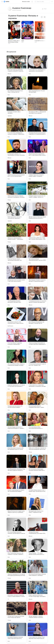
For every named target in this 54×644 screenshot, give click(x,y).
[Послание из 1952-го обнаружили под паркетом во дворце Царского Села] (37, 107)
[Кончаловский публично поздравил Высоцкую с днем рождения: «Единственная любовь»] (37, 401)
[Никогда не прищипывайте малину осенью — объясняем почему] (16, 233)
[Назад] (42, 17)
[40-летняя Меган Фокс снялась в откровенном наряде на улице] (16, 359)
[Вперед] (44, 17)
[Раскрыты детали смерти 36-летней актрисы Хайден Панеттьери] (16, 401)
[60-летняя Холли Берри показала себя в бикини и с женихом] (37, 570)
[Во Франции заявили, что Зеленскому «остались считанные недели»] (16, 149)
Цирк (22, 40)
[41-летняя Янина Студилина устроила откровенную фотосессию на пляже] (16, 338)
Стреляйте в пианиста (40, 40)
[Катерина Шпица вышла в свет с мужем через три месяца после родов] (37, 485)
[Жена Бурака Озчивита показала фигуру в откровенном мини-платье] (37, 275)
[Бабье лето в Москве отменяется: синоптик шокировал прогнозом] (37, 443)
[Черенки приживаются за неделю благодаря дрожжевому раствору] (16, 570)
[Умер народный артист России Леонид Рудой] (37, 86)
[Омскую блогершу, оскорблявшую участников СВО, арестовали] (37, 527)
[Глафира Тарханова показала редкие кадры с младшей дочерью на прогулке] (37, 170)
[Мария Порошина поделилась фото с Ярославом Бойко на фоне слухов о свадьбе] (37, 149)
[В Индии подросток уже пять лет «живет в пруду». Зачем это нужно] (37, 191)
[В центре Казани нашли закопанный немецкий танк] (16, 254)
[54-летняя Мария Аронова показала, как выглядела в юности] (16, 527)
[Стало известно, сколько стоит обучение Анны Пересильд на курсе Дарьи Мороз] (37, 633)
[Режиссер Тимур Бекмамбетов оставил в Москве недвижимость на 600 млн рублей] (37, 338)
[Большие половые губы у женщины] (16, 107)
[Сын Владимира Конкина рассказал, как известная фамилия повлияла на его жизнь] (16, 296)
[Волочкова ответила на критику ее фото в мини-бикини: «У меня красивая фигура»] (16, 591)
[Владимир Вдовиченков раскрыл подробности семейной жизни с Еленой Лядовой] (37, 128)
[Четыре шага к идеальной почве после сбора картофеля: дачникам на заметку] (16, 612)
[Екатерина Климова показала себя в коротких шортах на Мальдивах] (16, 633)
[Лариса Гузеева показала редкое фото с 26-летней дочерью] (16, 170)
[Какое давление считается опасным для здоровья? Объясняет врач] (16, 212)
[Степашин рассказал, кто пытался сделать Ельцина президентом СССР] (37, 296)
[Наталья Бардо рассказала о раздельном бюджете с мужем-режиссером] (16, 422)
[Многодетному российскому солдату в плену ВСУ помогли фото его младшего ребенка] (16, 65)
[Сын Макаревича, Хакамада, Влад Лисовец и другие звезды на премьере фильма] (16, 464)
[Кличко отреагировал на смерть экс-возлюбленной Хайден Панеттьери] (16, 485)
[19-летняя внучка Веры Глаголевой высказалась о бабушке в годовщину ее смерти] (37, 422)
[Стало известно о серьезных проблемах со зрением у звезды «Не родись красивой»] (37, 380)
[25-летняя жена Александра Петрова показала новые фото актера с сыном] (37, 464)
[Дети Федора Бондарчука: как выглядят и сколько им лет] (37, 317)
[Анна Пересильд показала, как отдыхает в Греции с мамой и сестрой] (16, 548)
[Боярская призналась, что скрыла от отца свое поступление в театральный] (16, 380)
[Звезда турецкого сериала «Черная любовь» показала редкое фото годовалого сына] (37, 612)
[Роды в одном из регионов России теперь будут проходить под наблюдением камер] (37, 591)
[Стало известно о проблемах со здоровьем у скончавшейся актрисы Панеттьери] (37, 65)
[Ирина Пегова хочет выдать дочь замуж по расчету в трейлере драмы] (16, 506)
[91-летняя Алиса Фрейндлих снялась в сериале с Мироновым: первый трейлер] (16, 128)
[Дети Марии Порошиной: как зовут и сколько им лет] (16, 86)
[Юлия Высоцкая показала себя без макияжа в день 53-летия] (16, 443)
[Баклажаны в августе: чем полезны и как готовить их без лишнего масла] (16, 317)
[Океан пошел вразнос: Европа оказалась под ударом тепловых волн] (16, 191)
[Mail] (4, 1)
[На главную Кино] (7, 1)
